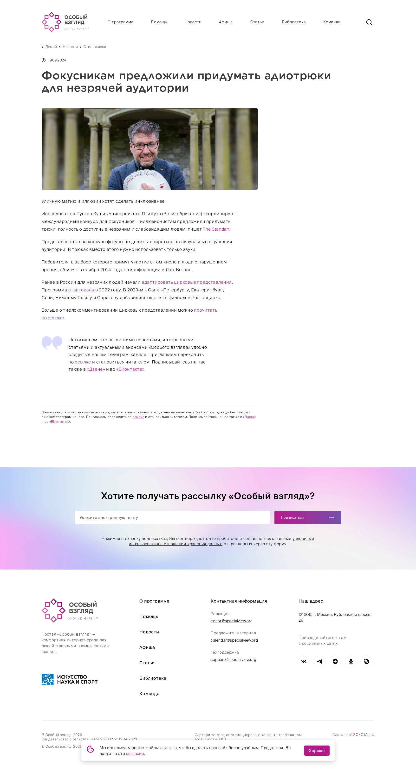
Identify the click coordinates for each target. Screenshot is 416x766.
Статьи (257, 22)
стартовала (81, 289)
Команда (332, 22)
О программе (121, 22)
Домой (51, 47)
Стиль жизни (95, 47)
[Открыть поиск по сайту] (369, 22)
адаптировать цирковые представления (187, 282)
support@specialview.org (233, 659)
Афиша (226, 22)
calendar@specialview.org (234, 640)
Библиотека (294, 22)
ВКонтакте (130, 369)
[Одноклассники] (351, 661)
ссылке (83, 361)
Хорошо (317, 750)
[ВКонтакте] (304, 661)
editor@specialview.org (232, 621)
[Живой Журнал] (366, 661)
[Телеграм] (319, 661)
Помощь (159, 22)
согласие (135, 753)
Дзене (96, 369)
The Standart (216, 229)
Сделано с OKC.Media (353, 735)
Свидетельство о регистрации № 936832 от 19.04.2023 (89, 739)
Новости (193, 22)
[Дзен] (335, 661)
